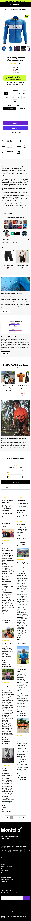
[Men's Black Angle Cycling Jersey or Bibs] (8, 377)
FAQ (2, 868)
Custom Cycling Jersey (7, 877)
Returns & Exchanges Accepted (10, 242)
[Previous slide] (3, 384)
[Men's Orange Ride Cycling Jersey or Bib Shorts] (23, 377)
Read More (6, 311)
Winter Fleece (22, 108)
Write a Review (15, 482)
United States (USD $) (7, 911)
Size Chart (3, 864)
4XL (18, 97)
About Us (3, 859)
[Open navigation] (4, 5)
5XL (24, 97)
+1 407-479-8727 (5, 839)
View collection (15, 367)
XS (6, 93)
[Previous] (4, 16)
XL (24, 93)
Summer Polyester (10, 108)
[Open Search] (26, 5)
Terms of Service (5, 873)
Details (3, 163)
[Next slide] (28, 384)
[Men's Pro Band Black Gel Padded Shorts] (8, 256)
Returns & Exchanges (6, 866)
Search (3, 857)
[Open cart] (29, 5)
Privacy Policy (4, 870)
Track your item (5, 883)
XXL (7, 97)
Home (6, 9)
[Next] (8, 16)
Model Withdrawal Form (7, 879)
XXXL (12, 97)
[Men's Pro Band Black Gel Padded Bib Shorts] (22, 256)
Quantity (15, 112)
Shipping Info (5, 239)
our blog (21, 210)
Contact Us (4, 881)
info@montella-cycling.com (8, 841)
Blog (2, 875)
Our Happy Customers (7, 213)
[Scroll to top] (27, 917)
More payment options (15, 132)
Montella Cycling (15, 916)
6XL (15, 101)
